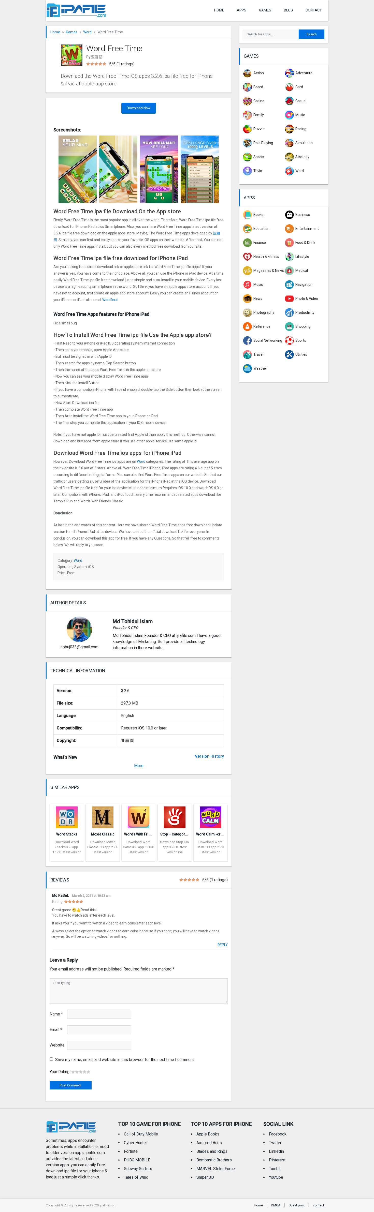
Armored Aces (209, 1142)
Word (87, 32)
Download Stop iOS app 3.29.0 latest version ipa (174, 847)
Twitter (275, 1142)
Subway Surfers (138, 1168)
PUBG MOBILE (137, 1160)
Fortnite (131, 1151)
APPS (241, 10)
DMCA (275, 1205)
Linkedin (276, 1151)
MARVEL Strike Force (215, 1168)
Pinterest (277, 1160)
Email (56, 1029)
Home (219, 10)
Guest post (297, 1205)
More (138, 765)
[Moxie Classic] (102, 815)
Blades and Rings (211, 1151)
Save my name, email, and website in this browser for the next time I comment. (125, 1059)
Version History (209, 756)
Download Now (139, 108)
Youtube (276, 1177)
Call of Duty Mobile (141, 1134)
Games (265, 10)
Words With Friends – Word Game (152, 834)
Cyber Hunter (135, 1142)
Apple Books (207, 1134)
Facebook (277, 1134)
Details (67, 857)
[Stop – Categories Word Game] (174, 815)
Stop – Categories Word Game (185, 834)
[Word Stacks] (67, 815)
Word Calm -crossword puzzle (222, 834)
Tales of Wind (136, 1177)
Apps (249, 197)
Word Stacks (66, 834)
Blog (288, 10)
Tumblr (275, 1168)
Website (57, 1045)
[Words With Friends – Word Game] (138, 815)
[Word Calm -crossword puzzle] (210, 815)
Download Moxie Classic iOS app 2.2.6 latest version (102, 847)
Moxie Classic (102, 834)
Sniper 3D (205, 1177)
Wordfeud (110, 300)
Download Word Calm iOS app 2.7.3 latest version (210, 847)
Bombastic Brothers (214, 1160)
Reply (223, 945)
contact (314, 10)
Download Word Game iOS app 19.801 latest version (138, 847)
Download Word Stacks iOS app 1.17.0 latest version (66, 847)
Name (56, 1014)
